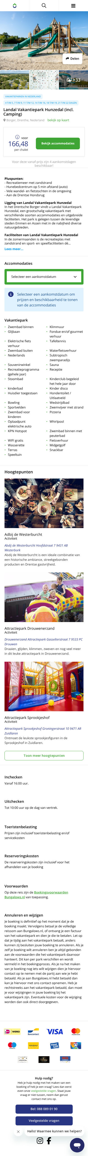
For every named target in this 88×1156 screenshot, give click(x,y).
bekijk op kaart (58, 120)
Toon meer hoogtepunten (44, 755)
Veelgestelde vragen (44, 1121)
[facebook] (49, 1140)
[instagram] (40, 1140)
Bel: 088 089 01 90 (44, 1109)
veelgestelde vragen (43, 1091)
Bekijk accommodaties (57, 143)
